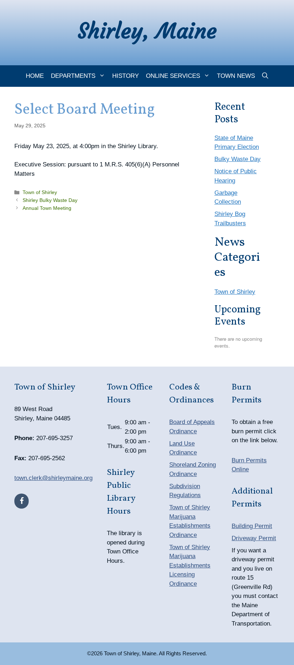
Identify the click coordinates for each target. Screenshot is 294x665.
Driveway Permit (254, 538)
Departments (73, 75)
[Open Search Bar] (265, 76)
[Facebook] (21, 501)
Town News (236, 75)
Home (35, 75)
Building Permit (252, 526)
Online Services (173, 75)
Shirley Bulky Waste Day (50, 200)
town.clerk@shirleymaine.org (53, 478)
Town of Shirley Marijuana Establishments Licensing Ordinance (189, 565)
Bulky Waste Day (237, 159)
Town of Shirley (40, 192)
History (125, 75)
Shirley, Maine (147, 30)
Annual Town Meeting (47, 208)
